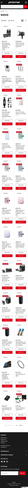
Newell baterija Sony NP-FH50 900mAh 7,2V (7, 409)
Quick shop (7, 53)
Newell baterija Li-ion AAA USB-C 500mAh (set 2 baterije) (21, 343)
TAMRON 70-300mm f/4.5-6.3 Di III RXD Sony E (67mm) (7, 343)
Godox (3, 84)
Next (20, 425)
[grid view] (22, 20)
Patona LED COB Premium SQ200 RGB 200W (20, 45)
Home (2, 11)
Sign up (22, 473)
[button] (24, 487)
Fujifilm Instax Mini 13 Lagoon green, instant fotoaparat (20, 147)
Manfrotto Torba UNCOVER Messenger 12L (6, 279)
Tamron (17, 314)
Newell (3, 118)
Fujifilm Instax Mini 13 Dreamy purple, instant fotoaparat (20, 245)
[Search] (25, 6)
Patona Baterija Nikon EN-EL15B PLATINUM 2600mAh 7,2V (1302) (6, 46)
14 (16, 425)
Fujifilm (17, 150)
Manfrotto (4, 282)
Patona (3, 50)
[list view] (25, 20)
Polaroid (17, 115)
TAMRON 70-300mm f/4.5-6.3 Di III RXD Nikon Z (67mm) (21, 311)
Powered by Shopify (14, 485)
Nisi (16, 377)
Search (14, 482)
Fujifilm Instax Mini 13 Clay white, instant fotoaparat (7, 179)
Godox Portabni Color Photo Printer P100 (6, 147)
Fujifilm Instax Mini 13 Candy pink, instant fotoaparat (6, 212)
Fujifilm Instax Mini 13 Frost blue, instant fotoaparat (21, 179)
